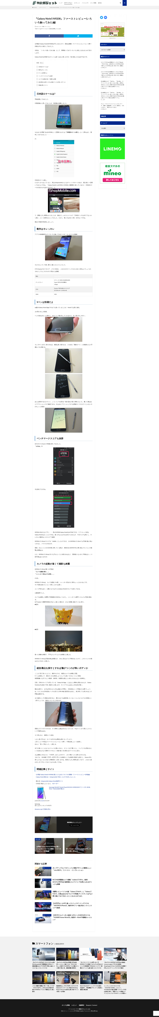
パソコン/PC (85, 3)
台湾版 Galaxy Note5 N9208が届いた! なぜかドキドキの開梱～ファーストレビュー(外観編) (63, 774)
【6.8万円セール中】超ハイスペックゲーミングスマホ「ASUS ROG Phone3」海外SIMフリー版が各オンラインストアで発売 (72, 905)
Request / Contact (91, 1005)
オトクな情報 (66, 1005)
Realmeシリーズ (47, 879)
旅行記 (100, 3)
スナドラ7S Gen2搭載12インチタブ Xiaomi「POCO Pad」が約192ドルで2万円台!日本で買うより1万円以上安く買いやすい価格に (112, 64)
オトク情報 (93, 3)
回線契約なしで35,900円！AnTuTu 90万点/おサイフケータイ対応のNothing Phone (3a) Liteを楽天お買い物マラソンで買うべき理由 (67, 988)
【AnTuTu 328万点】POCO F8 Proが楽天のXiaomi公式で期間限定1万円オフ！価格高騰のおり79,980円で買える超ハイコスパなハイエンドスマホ (43, 965)
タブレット (77, 3)
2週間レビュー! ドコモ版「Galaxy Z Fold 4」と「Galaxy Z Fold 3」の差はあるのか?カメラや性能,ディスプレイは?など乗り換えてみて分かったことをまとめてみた (73, 894)
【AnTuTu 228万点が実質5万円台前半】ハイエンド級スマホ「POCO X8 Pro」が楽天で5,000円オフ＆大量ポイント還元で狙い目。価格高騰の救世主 (67, 965)
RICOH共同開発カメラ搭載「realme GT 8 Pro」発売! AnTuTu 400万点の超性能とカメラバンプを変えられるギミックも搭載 (72, 882)
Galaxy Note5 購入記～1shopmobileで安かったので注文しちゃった (56, 777)
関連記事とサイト (42, 85)
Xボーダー (55, 783)
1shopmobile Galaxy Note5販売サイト (52, 781)
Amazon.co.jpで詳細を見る (42, 809)
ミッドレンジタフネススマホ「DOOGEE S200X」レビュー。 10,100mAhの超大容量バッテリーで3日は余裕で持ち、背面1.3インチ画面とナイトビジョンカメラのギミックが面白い (115, 989)
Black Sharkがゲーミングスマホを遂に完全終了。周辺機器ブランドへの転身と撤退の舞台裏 (91, 987)
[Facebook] (49, 36)
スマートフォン (68, 3)
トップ (60, 3)
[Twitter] (78, 36)
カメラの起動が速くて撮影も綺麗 (46, 79)
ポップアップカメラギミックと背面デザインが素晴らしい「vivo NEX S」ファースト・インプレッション (72, 869)
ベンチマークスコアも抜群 (45, 76)
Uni (103, 67)
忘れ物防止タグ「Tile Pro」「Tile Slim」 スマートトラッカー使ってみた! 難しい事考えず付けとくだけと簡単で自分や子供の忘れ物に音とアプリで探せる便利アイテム (112, 84)
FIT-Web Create (78, 1011)
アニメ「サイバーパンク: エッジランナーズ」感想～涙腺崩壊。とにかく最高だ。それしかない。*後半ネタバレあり (112, 105)
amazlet (42, 800)
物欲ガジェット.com (84, 1009)
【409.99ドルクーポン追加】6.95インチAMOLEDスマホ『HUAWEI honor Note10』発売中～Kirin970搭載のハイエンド (72, 917)
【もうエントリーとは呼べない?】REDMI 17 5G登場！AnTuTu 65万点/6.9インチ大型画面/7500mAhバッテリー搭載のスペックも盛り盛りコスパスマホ (91, 965)
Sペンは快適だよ (42, 73)
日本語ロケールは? (42, 66)
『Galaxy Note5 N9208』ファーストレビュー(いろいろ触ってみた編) (64, 7)
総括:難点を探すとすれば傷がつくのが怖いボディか (51, 82)
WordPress (94, 1011)
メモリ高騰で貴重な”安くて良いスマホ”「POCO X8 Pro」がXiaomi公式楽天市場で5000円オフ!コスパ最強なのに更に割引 (43, 988)
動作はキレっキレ (42, 70)
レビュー (74, 1005)
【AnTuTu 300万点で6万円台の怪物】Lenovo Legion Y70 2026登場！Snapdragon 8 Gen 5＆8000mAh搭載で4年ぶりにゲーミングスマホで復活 (115, 965)
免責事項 (81, 1005)
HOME (35, 7)
